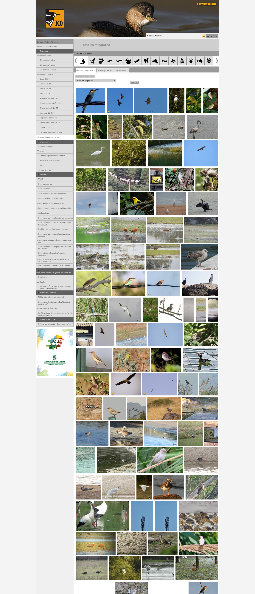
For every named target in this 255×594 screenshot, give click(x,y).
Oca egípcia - (191, 219)
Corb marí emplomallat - (193, 273)
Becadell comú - (209, 424)
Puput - (80, 399)
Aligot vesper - (83, 194)
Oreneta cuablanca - (113, 196)
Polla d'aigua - (191, 449)
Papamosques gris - (210, 91)
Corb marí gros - (196, 194)
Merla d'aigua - (189, 399)
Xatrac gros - (116, 299)
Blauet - (80, 299)
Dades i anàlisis (46, 75)
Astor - (163, 299)
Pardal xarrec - (150, 300)
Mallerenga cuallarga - (175, 91)
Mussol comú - (83, 325)
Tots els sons (120, 70)
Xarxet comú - (153, 246)
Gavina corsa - (163, 194)
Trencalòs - (113, 90)
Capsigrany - (158, 350)
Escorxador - (83, 375)
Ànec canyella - (161, 117)
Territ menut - (118, 246)
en (212, 36)
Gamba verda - (104, 449)
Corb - (131, 399)
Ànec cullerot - (154, 219)
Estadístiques (45, 170)
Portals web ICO (205, 4)
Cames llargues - (156, 142)
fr (216, 36)
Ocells (42, 282)
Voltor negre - (191, 142)
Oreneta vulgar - (187, 503)
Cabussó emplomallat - (189, 301)
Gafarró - (118, 350)
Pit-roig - (97, 117)
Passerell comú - (204, 170)
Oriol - (123, 194)
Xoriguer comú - (155, 273)
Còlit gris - (81, 350)
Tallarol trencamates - (86, 170)
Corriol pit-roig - (114, 118)
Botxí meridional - (187, 375)
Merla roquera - (155, 399)
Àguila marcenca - (143, 90)
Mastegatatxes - (157, 171)
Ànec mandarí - (191, 350)
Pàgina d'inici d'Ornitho (47, 42)
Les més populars (104, 70)
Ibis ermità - (82, 558)
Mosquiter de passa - (133, 117)
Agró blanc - (82, 142)
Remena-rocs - (161, 477)
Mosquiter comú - (191, 91)
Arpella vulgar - (102, 325)
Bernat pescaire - (120, 142)
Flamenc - (192, 117)
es (208, 36)
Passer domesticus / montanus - (194, 534)
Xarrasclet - (82, 219)
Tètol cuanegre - (84, 423)
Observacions (45, 56)
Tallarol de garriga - (81, 118)
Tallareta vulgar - (173, 170)
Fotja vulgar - (83, 449)
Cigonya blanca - (116, 170)
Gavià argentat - (189, 246)
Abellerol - (81, 90)
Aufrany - (147, 375)
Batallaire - (81, 246)
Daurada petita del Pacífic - (187, 424)
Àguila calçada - (156, 325)
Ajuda (41, 151)
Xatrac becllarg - (84, 477)
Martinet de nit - (117, 558)
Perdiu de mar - (201, 300)
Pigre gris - (150, 423)
